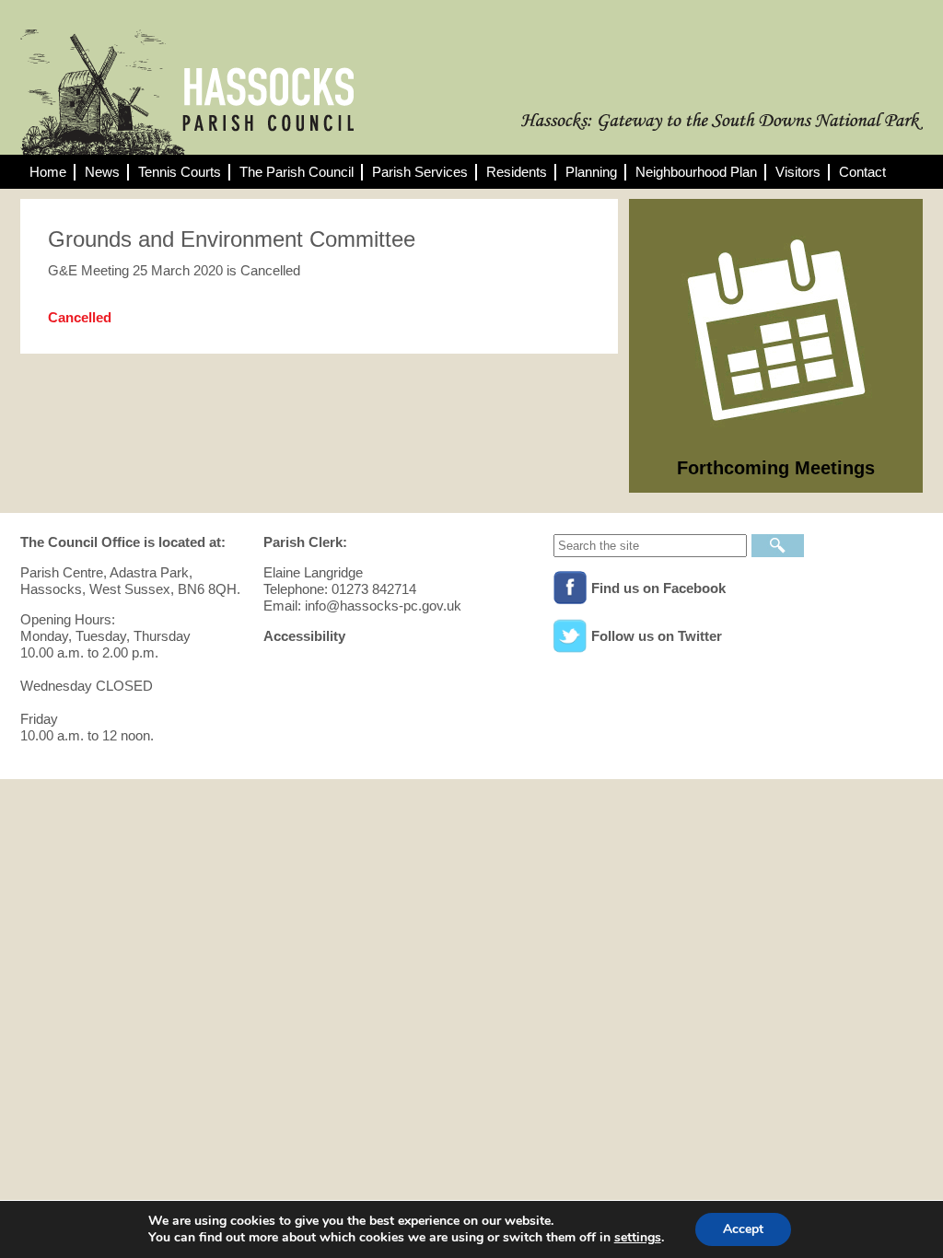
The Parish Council (296, 172)
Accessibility (304, 636)
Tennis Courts (179, 172)
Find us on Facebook (658, 588)
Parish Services (420, 172)
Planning (591, 172)
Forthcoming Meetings (776, 468)
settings (637, 1237)
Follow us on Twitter (656, 636)
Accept (743, 1229)
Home (47, 172)
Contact (862, 172)
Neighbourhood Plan (696, 172)
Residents (516, 172)
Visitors (798, 172)
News (102, 172)
